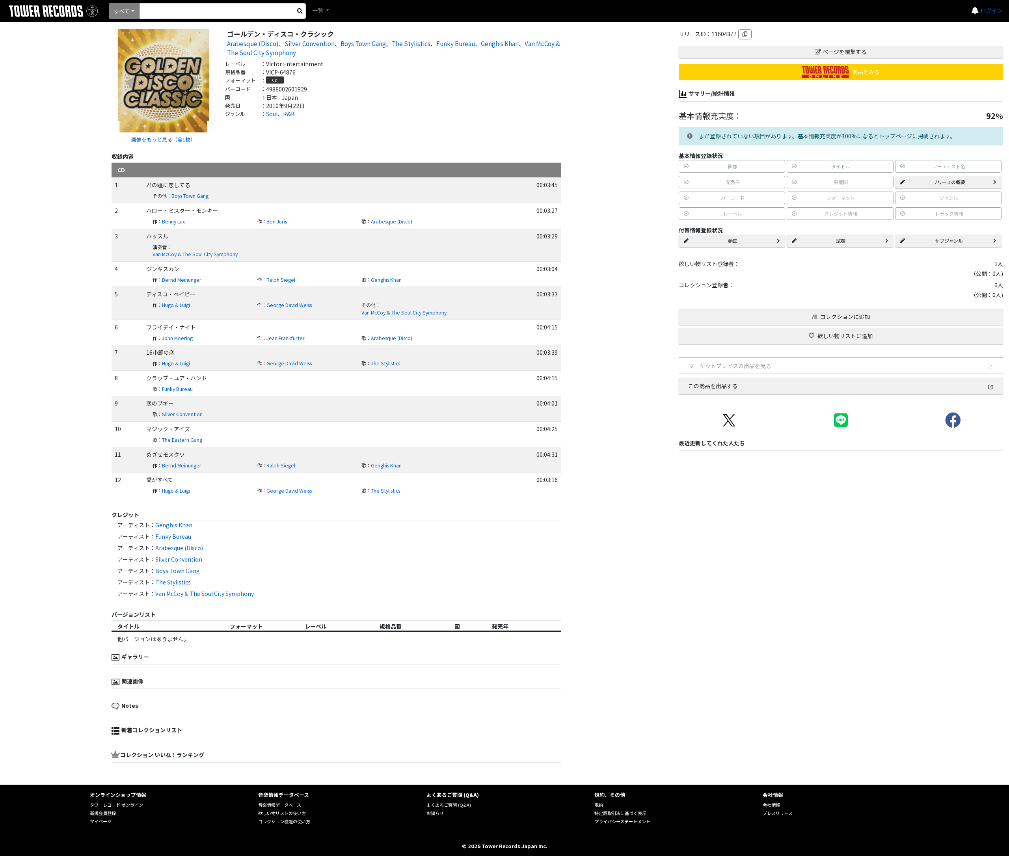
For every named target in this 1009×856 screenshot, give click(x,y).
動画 (732, 240)
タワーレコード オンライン (116, 805)
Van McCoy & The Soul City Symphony (195, 254)
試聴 (840, 240)
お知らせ (435, 813)
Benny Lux (173, 221)
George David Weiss (289, 305)
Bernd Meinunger (181, 279)
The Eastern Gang (182, 439)
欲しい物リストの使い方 (282, 813)
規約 (598, 805)
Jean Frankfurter (285, 338)
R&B (289, 114)
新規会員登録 (103, 813)
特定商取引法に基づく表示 (620, 813)
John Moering (177, 338)
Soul (271, 114)
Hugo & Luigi (176, 305)
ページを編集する (845, 52)
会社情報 (771, 805)
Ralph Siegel (280, 279)
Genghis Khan (500, 43)
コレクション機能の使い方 (284, 821)
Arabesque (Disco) (253, 43)
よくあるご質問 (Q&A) (448, 805)
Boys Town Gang (363, 43)
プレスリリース (778, 813)
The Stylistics (411, 43)
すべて (122, 11)
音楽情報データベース (279, 805)
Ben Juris (276, 221)
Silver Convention (310, 43)
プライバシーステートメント (622, 821)
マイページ (101, 821)
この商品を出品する (713, 386)
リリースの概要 (949, 182)
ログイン (992, 10)
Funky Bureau (455, 43)
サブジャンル (949, 240)
